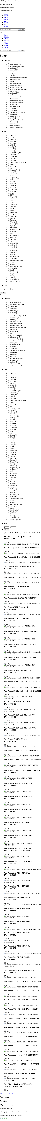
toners (13, 118)
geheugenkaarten (16, 85)
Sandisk (13, 245)
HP (12, 179)
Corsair (13, 164)
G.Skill (13, 176)
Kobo (12, 199)
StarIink (13, 254)
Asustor (13, 151)
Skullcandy (14, 251)
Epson (13, 172)
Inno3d (13, 187)
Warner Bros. (14, 279)
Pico (12, 233)
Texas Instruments (16, 266)
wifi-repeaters (15, 126)
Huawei (13, 181)
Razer (13, 239)
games (13, 81)
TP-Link (13, 268)
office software (15, 99)
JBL (12, 195)
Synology (14, 258)
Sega (12, 249)
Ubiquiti (13, 274)
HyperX (13, 183)
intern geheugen (16, 87)
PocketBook (14, 235)
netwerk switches (16, 97)
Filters (3, 292)
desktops (6, 15)
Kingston (13, 197)
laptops (6, 17)
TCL (12, 262)
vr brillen (13, 124)
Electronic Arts (15, 170)
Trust (12, 270)
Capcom (13, 160)
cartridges (14, 68)
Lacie (12, 201)
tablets (6, 26)
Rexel (12, 241)
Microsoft (14, 216)
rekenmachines (15, 106)
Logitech (13, 210)
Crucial (13, 166)
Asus (13, 149)
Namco (13, 220)
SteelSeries (14, 256)
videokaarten (14, 122)
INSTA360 (14, 189)
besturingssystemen (16, 64)
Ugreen (13, 276)
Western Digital (15, 281)
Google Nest (14, 178)
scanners (13, 110)
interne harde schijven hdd (19, 89)
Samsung (14, 243)
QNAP (13, 237)
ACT (12, 137)
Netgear (13, 222)
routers (6, 24)
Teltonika (13, 264)
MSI (12, 218)
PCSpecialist (15, 229)
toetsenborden (15, 116)
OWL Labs (14, 228)
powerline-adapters (16, 102)
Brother (13, 156)
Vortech (13, 277)
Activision (13, 139)
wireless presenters (16, 127)
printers (6, 22)
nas (5, 21)
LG (12, 208)
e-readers (13, 76)
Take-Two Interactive (17, 260)
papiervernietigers (16, 101)
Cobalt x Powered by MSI (18, 162)
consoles (14, 70)
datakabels (14, 72)
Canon (13, 158)
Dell (12, 168)
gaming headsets (16, 83)
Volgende (10, 1093)
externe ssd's (15, 79)
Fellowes (13, 174)
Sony (12, 253)
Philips (13, 231)
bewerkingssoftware (17, 66)
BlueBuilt (14, 154)
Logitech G (14, 212)
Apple (13, 147)
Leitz (12, 203)
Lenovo (13, 204)
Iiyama (13, 185)
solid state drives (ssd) (17, 112)
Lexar (13, 206)
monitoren (7, 19)
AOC (12, 145)
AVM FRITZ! (15, 153)
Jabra (12, 193)
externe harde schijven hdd (19, 77)
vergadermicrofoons (16, 120)
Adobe (13, 141)
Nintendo (14, 224)
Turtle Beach (14, 272)
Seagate (13, 247)
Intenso (13, 191)
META (13, 214)
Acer (13, 135)
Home (6, 14)
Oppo (12, 226)
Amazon (13, 143)
